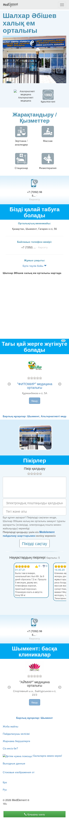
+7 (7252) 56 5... (34, 195)
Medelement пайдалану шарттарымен (29, 533)
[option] (35, 384)
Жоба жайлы (10, 726)
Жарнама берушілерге (16, 741)
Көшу (34, 401)
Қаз (5, 782)
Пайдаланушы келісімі (16, 733)
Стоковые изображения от (18, 772)
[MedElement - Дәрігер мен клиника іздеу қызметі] (10, 4)
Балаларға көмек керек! (47, 755)
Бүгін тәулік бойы (33, 265)
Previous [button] (9, 384)
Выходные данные (14, 763)
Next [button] (60, 384)
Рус (5, 789)
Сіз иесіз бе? (10, 748)
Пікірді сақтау (34, 543)
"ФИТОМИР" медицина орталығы (34, 385)
